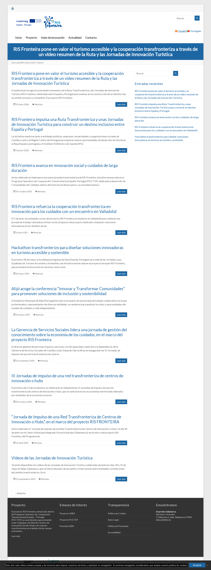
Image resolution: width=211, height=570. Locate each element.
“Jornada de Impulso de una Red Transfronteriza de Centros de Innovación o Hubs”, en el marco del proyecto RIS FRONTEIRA (66, 419)
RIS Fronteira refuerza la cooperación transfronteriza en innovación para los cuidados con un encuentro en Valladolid (63, 209)
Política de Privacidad (118, 526)
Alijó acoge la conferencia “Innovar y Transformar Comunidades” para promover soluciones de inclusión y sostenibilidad (68, 291)
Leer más (121, 104)
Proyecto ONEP (67, 513)
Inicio (18, 37)
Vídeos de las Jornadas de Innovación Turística (52, 457)
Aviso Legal (113, 519)
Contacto (91, 37)
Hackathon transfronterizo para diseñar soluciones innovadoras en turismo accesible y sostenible (67, 250)
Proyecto (31, 37)
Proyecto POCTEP (69, 519)
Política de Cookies (117, 513)
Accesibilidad (114, 532)
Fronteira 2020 (67, 526)
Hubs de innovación (53, 37)
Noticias (39, 104)
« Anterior (20, 493)
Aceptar (197, 565)
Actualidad (74, 37)
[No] (207, 565)
